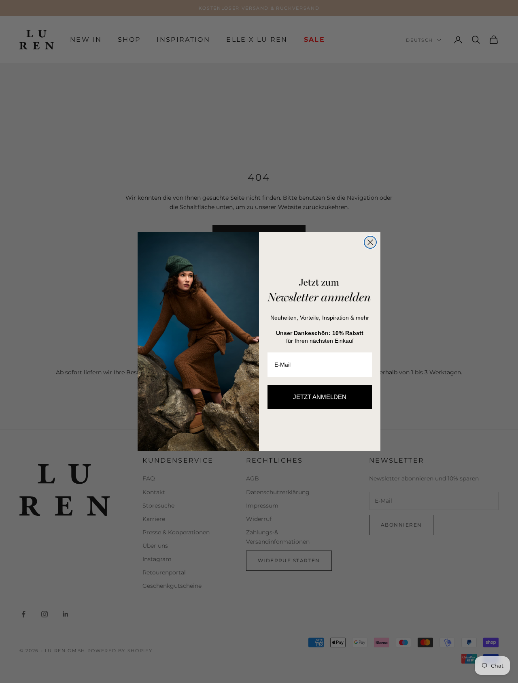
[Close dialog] (370, 242)
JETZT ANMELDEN (319, 396)
